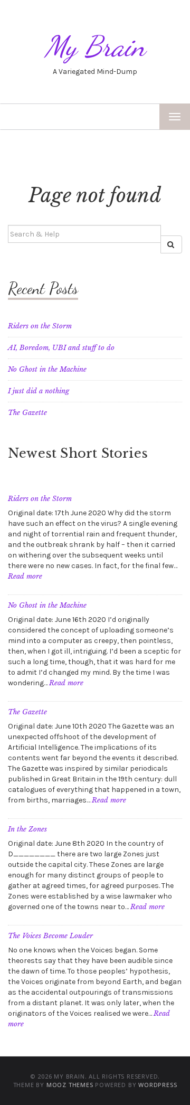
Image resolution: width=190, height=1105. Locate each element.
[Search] (171, 244)
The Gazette (27, 412)
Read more (25, 576)
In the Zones (27, 829)
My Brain (95, 46)
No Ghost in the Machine (47, 369)
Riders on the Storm (40, 326)
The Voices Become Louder (50, 935)
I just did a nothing (38, 390)
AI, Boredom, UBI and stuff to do (61, 347)
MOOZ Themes (69, 1085)
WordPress (157, 1085)
